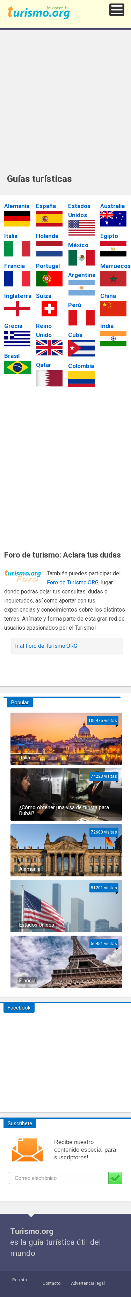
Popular (20, 702)
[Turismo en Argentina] (81, 288)
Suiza (43, 295)
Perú (74, 304)
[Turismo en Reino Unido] (49, 347)
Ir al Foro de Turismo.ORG (46, 646)
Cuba (75, 334)
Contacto (51, 1283)
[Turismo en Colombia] (81, 379)
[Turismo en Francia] (17, 278)
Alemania (16, 205)
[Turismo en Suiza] (49, 308)
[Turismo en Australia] (113, 219)
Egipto (109, 235)
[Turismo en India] (113, 338)
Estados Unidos (36, 925)
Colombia (81, 365)
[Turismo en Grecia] (17, 338)
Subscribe (115, 1178)
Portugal (48, 265)
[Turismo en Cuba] (81, 348)
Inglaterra (17, 295)
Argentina (81, 274)
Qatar (43, 364)
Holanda (47, 235)
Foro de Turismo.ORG (73, 582)
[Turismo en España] (49, 219)
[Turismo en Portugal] (49, 278)
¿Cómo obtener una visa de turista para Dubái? (64, 810)
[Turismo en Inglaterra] (17, 308)
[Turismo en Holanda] (49, 248)
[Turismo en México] (81, 258)
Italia (10, 235)
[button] (116, 9)
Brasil (12, 355)
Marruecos (115, 265)
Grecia (13, 325)
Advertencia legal (88, 1283)
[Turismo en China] (113, 308)
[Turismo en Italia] (17, 248)
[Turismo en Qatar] (49, 378)
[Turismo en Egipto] (113, 248)
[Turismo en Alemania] (17, 219)
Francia (14, 265)
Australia (112, 205)
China (108, 295)
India (107, 325)
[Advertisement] (65, 104)
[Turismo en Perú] (81, 317)
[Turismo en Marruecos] (113, 278)
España (46, 205)
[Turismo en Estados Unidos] (81, 228)
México (78, 244)
